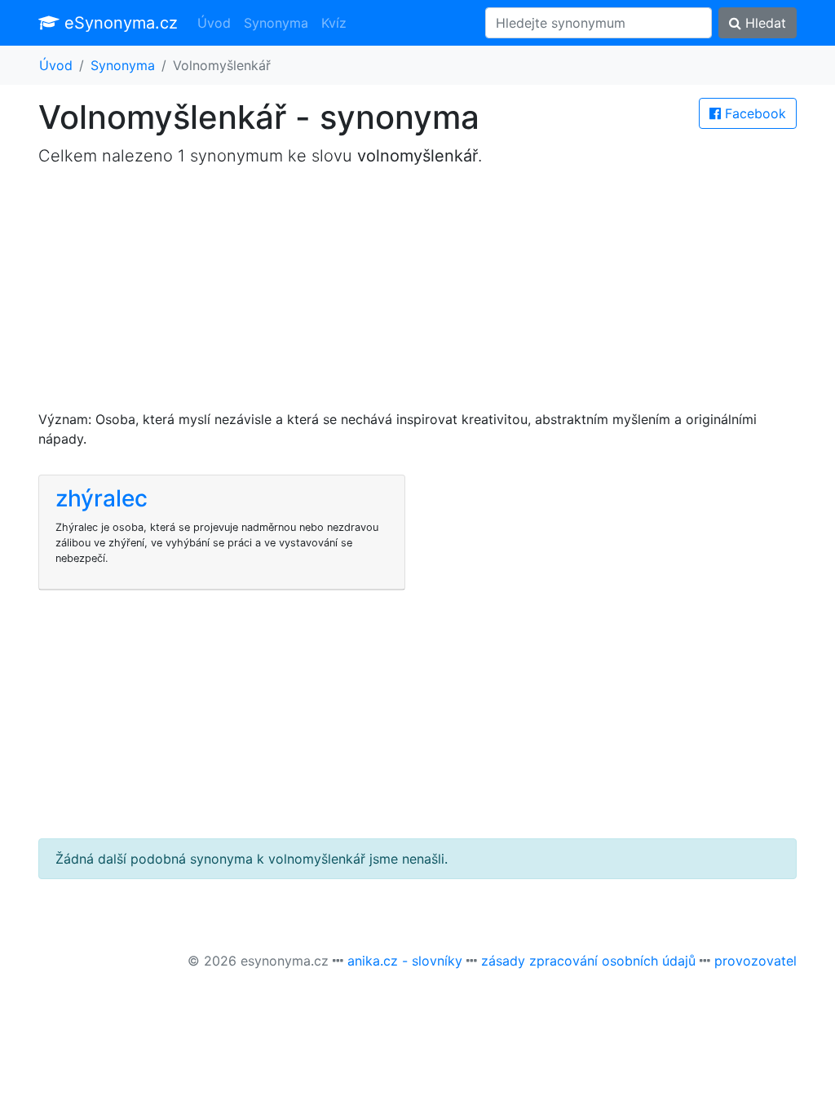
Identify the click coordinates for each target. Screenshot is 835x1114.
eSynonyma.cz (119, 23)
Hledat (763, 23)
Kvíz (334, 23)
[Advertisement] (417, 295)
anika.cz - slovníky (404, 961)
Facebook (753, 113)
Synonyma (276, 23)
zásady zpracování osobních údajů (588, 961)
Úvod (214, 23)
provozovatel (755, 961)
